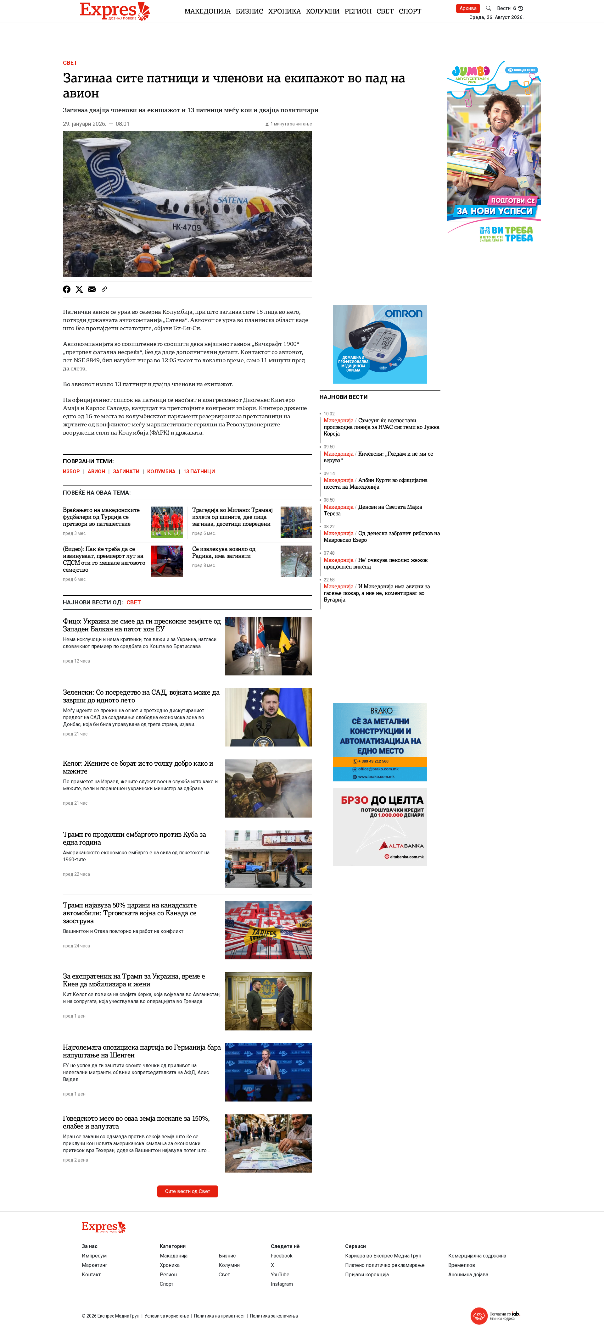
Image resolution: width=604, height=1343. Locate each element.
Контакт (91, 1275)
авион (96, 471)
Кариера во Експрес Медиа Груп (383, 1256)
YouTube (280, 1275)
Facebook (282, 1256)
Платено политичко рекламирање (385, 1265)
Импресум (94, 1256)
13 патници (199, 471)
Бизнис (249, 11)
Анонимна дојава (468, 1275)
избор (71, 471)
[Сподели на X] (79, 289)
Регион (358, 11)
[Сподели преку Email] (92, 289)
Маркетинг (94, 1265)
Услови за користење (166, 1315)
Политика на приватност (219, 1315)
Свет (385, 11)
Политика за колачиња (274, 1315)
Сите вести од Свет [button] (187, 1191)
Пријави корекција (367, 1275)
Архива (468, 8)
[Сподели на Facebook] (66, 289)
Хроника (284, 11)
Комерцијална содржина (477, 1256)
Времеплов (461, 1265)
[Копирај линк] (104, 289)
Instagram (282, 1284)
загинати (126, 471)
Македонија (208, 11)
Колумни (323, 11)
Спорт (410, 11)
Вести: (506, 8)
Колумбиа (161, 471)
